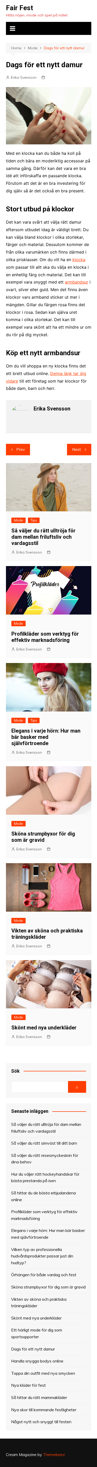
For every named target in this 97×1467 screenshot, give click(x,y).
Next (76, 449)
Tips (34, 520)
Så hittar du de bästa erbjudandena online (43, 1196)
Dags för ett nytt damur (33, 1349)
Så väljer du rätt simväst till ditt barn (44, 1143)
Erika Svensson (23, 77)
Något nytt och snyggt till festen (41, 1421)
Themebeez (54, 1454)
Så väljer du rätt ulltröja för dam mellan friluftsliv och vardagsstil (43, 536)
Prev (20, 449)
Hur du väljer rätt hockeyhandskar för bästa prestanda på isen (45, 1177)
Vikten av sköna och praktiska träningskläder (38, 1303)
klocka (78, 259)
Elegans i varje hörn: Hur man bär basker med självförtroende (45, 737)
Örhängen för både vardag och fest (43, 1274)
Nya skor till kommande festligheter (43, 1409)
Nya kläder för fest (28, 1385)
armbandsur (76, 282)
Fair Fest (19, 8)
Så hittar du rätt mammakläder (39, 1397)
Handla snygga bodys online (37, 1361)
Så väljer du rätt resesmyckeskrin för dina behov (44, 1159)
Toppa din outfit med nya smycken (43, 1373)
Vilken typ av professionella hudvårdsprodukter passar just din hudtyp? (42, 1256)
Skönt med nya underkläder (44, 1027)
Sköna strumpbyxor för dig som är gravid (43, 837)
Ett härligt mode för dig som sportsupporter (36, 1333)
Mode (18, 520)
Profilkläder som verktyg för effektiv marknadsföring (45, 637)
